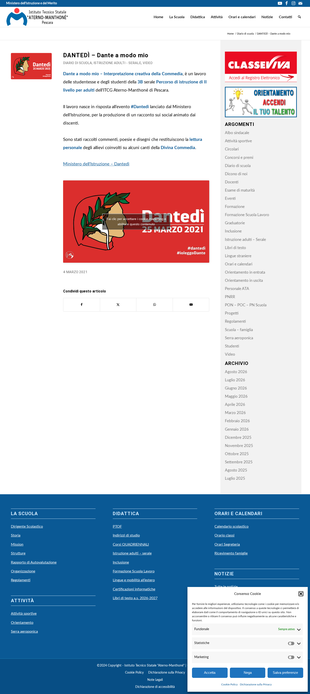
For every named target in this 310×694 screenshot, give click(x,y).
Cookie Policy (229, 684)
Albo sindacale (237, 133)
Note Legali (155, 680)
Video (148, 63)
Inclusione (233, 231)
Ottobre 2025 (237, 454)
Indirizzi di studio (126, 535)
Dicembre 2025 (238, 437)
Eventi (230, 198)
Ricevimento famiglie (231, 553)
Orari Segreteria (227, 544)
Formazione (235, 207)
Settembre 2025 (239, 462)
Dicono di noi (236, 174)
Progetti (232, 313)
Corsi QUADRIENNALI (131, 544)
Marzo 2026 (235, 413)
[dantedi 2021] (31, 73)
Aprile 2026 (235, 405)
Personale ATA (237, 289)
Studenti (232, 346)
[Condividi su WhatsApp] (154, 304)
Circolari (232, 149)
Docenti (231, 182)
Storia (15, 535)
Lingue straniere (238, 256)
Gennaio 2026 (237, 429)
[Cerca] (299, 17)
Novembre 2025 (239, 446)
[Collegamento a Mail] (300, 3)
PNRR (230, 297)
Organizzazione (23, 571)
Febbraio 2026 (237, 421)
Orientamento (22, 622)
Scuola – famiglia (239, 330)
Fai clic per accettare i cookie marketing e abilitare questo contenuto (136, 221)
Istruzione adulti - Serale (117, 63)
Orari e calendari (238, 264)
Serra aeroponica (239, 338)
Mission (17, 544)
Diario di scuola (77, 63)
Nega (248, 672)
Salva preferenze (285, 672)
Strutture (18, 553)
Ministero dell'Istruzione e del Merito (31, 3)
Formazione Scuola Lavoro (247, 215)
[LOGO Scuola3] (37, 17)
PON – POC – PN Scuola (245, 305)
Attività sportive (238, 141)
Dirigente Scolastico (27, 526)
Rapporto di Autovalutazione (34, 562)
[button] (301, 594)
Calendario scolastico (231, 526)
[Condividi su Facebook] (81, 304)
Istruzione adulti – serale (132, 553)
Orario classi (224, 535)
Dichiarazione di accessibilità (155, 687)
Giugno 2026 (236, 388)
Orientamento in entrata (245, 272)
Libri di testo (235, 248)
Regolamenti (235, 321)
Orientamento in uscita (244, 280)
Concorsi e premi (239, 158)
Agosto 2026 (236, 372)
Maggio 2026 (236, 396)
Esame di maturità (240, 190)
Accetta (209, 672)
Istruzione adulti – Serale (245, 240)
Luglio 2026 (235, 380)
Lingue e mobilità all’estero (134, 580)
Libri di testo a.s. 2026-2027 (135, 598)
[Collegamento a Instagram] (293, 3)
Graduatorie (235, 223)
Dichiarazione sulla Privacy (256, 684)
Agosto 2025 (236, 470)
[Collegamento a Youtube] (280, 3)
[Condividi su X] (118, 304)
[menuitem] (158, 17)
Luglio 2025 (235, 478)
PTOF (117, 526)
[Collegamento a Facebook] (286, 3)
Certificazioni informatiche (134, 589)
